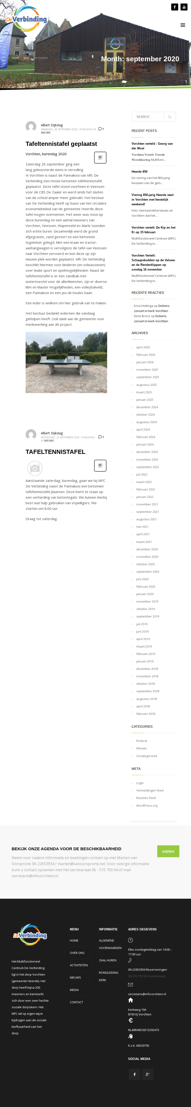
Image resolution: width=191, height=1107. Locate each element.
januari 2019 (144, 661)
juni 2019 (142, 631)
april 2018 (143, 706)
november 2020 (147, 557)
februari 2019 (145, 654)
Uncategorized (146, 756)
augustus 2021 (146, 519)
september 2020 (147, 571)
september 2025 (147, 377)
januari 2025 (144, 400)
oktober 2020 (145, 564)
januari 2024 (144, 444)
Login (140, 783)
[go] (170, 117)
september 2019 (147, 616)
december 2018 (147, 669)
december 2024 (147, 407)
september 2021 (147, 512)
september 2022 (147, 467)
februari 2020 (145, 586)
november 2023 (147, 459)
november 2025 (147, 369)
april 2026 (143, 347)
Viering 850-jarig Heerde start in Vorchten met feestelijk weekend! (153, 199)
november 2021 (147, 504)
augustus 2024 (146, 422)
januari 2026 (144, 362)
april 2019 (143, 639)
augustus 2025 (146, 385)
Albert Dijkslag (52, 125)
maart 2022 (144, 482)
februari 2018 (145, 714)
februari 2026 (145, 355)
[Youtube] (184, 6)
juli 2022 (141, 474)
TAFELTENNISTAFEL (55, 451)
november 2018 (147, 676)
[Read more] (100, 163)
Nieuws (45, 132)
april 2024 (143, 429)
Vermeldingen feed (150, 790)
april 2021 (143, 534)
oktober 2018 (145, 684)
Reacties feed (146, 798)
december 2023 (147, 452)
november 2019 (147, 601)
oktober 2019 (145, 609)
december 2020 (147, 549)
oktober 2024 (145, 414)
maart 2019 (144, 646)
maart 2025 (144, 392)
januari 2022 (144, 497)
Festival (141, 741)
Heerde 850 (139, 171)
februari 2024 (145, 437)
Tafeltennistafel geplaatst (61, 143)
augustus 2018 (146, 699)
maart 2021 (144, 542)
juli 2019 (141, 624)
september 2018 (147, 691)
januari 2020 (144, 594)
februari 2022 (145, 489)
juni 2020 (142, 579)
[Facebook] (174, 6)
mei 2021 (142, 526)
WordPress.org (146, 805)
